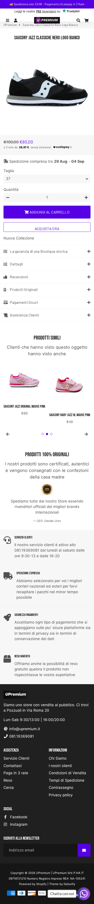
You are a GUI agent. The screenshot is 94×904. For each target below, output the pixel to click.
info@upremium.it (24, 729)
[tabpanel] (24, 388)
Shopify (41, 884)
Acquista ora (47, 228)
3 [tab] (51, 434)
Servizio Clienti (16, 758)
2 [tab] (47, 434)
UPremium (43, 873)
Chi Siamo (57, 758)
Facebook (18, 817)
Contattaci (12, 766)
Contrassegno (61, 787)
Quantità (11, 189)
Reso (7, 780)
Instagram (18, 824)
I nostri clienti (60, 766)
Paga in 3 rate (15, 773)
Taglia (8, 171)
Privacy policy (61, 795)
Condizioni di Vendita (67, 773)
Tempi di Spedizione (66, 780)
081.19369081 (21, 736)
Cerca (8, 787)
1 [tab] (43, 434)
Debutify (69, 884)
